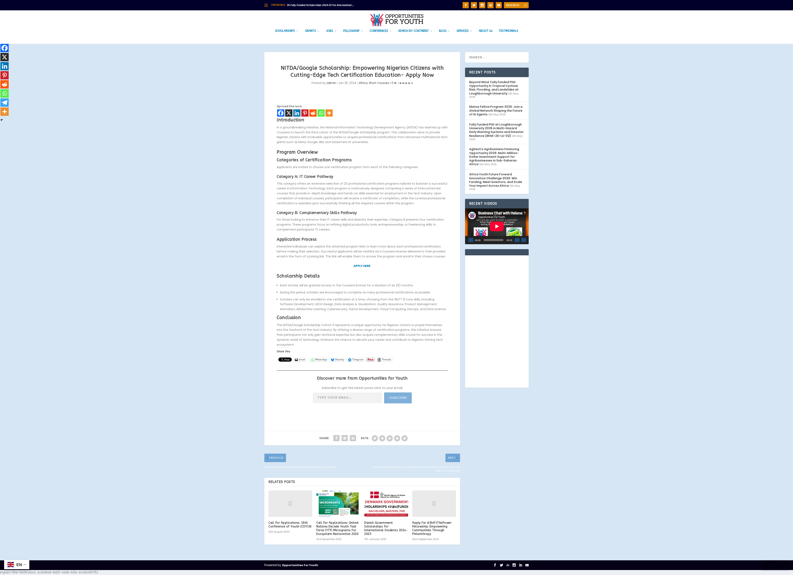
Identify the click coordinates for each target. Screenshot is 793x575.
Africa (363, 83)
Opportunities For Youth (300, 565)
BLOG (442, 31)
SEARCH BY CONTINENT (413, 31)
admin (331, 83)
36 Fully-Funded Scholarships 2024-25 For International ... (320, 5)
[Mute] (517, 240)
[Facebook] (280, 113)
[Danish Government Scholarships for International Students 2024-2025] (386, 503)
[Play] (470, 240)
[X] (288, 113)
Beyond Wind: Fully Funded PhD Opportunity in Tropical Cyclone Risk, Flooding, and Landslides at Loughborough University (494, 88)
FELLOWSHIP (351, 31)
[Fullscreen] (523, 240)
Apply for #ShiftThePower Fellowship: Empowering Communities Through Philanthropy (431, 528)
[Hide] (1, 120)
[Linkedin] (296, 113)
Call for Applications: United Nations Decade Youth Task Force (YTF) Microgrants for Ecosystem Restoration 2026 (337, 528)
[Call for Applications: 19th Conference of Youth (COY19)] (290, 503)
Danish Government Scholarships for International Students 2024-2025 (386, 528)
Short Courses (379, 83)
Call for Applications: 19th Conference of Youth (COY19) (290, 524)
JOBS (329, 31)
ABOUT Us (486, 31)
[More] (329, 113)
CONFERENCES (379, 31)
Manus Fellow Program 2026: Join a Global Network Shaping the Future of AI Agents (495, 110)
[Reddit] (313, 113)
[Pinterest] (305, 113)
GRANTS (310, 31)
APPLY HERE (362, 266)
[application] (497, 226)
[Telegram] (4, 102)
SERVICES (463, 31)
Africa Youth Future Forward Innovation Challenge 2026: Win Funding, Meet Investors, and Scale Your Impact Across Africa (495, 180)
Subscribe (398, 397)
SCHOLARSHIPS (285, 31)
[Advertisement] (497, 321)
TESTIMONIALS (508, 31)
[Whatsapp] (321, 113)
